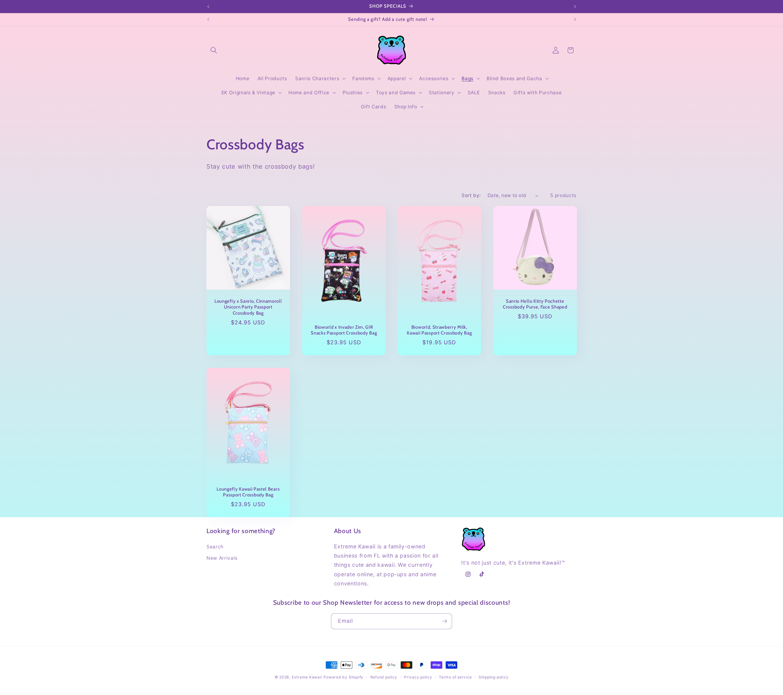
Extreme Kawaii (307, 677)
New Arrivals (222, 558)
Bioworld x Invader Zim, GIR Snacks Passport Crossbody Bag (344, 330)
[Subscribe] (444, 621)
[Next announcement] (575, 6)
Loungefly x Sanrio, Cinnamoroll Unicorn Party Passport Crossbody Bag (248, 307)
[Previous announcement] (208, 6)
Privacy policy (418, 677)
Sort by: (471, 195)
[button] (213, 50)
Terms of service (455, 677)
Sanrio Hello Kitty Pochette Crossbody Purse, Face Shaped (535, 304)
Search (215, 547)
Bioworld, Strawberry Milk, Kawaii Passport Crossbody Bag (439, 330)
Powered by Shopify (343, 677)
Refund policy (383, 677)
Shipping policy (494, 677)
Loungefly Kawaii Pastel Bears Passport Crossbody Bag (248, 492)
